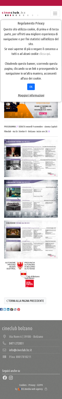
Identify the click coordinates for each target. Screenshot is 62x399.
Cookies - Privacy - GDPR (31, 384)
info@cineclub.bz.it (20, 350)
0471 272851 (16, 343)
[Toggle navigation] (55, 13)
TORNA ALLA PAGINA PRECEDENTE (26, 300)
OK (31, 86)
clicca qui (44, 54)
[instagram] (11, 378)
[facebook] (5, 378)
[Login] (46, 388)
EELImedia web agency (31, 388)
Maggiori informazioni (31, 95)
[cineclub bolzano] (20, 13)
